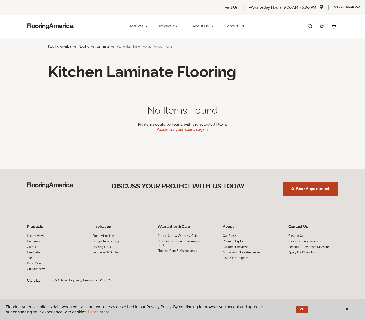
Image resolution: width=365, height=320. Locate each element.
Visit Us (231, 7)
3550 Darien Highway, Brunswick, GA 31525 (81, 280)
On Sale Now (36, 269)
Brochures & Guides (105, 252)
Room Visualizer (103, 235)
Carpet (31, 247)
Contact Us (234, 26)
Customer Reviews (235, 247)
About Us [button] (200, 26)
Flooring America (59, 46)
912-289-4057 (347, 7)
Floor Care (34, 263)
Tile (29, 258)
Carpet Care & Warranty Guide (178, 235)
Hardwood (34, 241)
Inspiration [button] (168, 26)
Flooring (83, 46)
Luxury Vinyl (35, 235)
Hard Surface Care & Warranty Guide (178, 243)
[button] (310, 26)
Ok (302, 309)
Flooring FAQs (101, 247)
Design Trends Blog (105, 241)
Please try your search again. (183, 129)
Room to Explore (234, 241)
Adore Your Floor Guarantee (241, 252)
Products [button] (135, 26)
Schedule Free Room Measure (308, 247)
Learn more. (99, 312)
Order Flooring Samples (304, 241)
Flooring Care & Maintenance (177, 250)
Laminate (103, 46)
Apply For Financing (301, 252)
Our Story (229, 235)
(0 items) (333, 26)
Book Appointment (313, 189)
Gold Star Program (235, 258)
